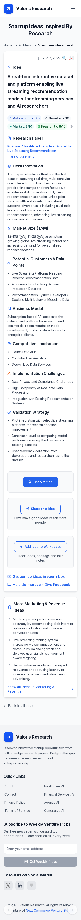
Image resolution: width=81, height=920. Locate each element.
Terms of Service (17, 810)
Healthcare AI (54, 786)
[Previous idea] (9, 910)
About (8, 786)
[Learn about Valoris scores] (71, 126)
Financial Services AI (59, 794)
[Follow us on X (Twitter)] (8, 885)
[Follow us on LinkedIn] (19, 885)
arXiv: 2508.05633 (23, 157)
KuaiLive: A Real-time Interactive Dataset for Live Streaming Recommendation (39, 148)
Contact (10, 794)
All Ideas (25, 45)
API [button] (40, 317)
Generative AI (54, 810)
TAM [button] (22, 236)
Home (8, 45)
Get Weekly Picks (43, 861)
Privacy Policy (14, 802)
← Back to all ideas (19, 705)
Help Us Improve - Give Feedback (41, 584)
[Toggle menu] (72, 8)
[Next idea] (72, 910)
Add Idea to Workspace (43, 546)
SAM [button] (40, 236)
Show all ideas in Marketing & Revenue (30, 689)
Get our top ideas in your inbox (39, 576)
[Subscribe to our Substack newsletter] (31, 885)
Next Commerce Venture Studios (50, 910)
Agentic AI (51, 802)
